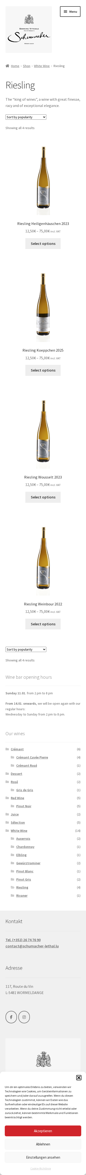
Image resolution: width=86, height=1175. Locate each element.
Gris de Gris (24, 790)
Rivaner (21, 895)
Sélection (18, 822)
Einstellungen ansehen (43, 1157)
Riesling (22, 887)
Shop (26, 66)
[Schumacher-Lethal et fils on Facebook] (11, 1017)
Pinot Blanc (24, 871)
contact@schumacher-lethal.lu (32, 946)
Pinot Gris (23, 879)
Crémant (17, 749)
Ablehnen (43, 1144)
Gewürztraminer (28, 863)
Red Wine (17, 798)
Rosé (14, 782)
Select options (43, 243)
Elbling (21, 855)
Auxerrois (23, 838)
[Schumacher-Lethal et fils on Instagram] (24, 1017)
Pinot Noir (23, 806)
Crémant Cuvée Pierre (32, 757)
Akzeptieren (43, 1131)
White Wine (42, 66)
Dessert (16, 773)
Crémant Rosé (26, 765)
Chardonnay (25, 847)
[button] (78, 1077)
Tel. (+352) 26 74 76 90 (23, 939)
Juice (15, 814)
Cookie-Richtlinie (40, 1168)
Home (15, 66)
